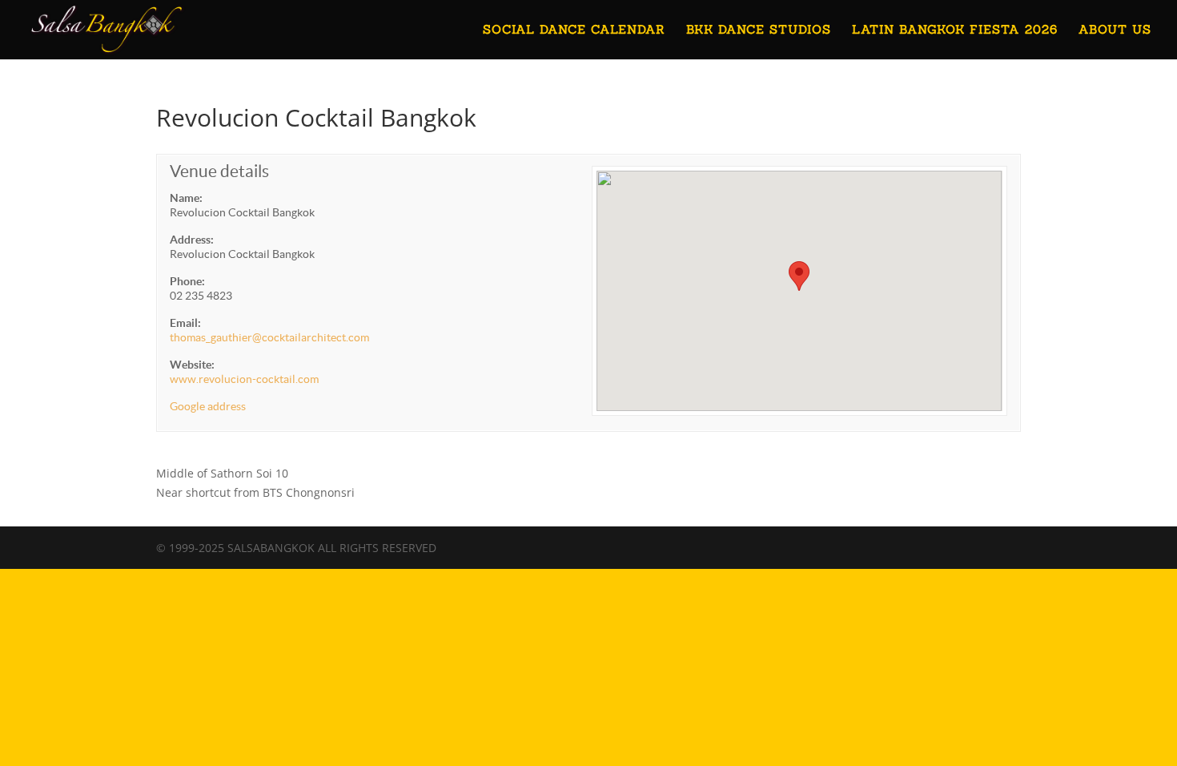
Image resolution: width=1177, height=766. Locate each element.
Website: (192, 364)
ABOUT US (1115, 30)
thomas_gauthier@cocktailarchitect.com (269, 337)
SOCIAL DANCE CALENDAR (574, 30)
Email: (185, 322)
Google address (208, 406)
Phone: (187, 281)
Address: (192, 239)
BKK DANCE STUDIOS (758, 30)
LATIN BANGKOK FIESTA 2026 (955, 30)
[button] (799, 276)
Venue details (219, 171)
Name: (186, 198)
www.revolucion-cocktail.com (244, 379)
